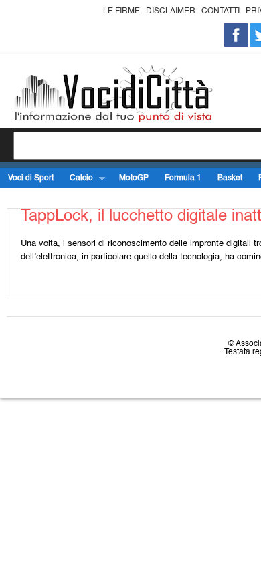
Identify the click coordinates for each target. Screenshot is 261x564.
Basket (229, 178)
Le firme (121, 11)
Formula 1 (183, 178)
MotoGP (134, 178)
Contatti (220, 11)
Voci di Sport (31, 178)
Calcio (77, 178)
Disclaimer (170, 11)
